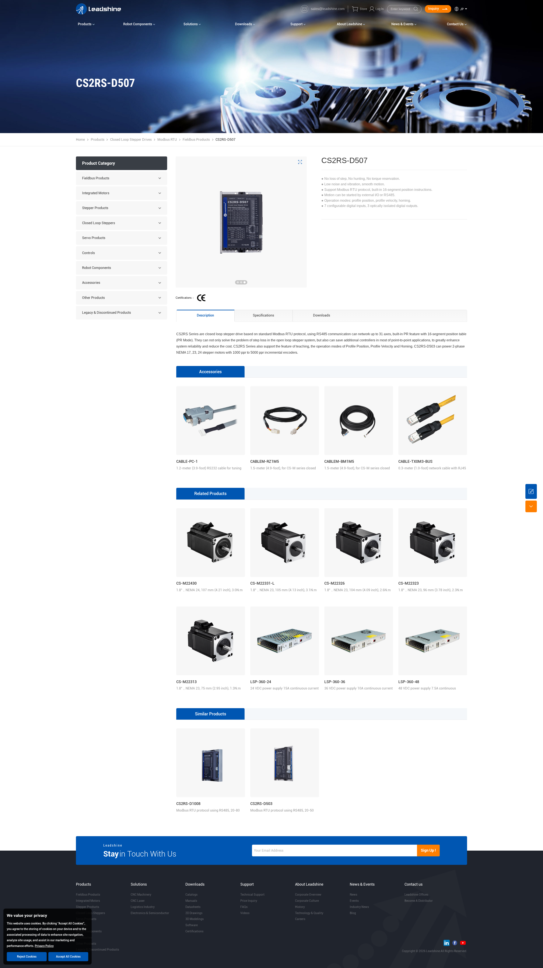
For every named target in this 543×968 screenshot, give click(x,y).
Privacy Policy (44, 946)
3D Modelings (194, 919)
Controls (88, 253)
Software (191, 925)
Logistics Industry (143, 907)
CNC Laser (138, 900)
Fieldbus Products (196, 140)
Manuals (191, 900)
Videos (244, 913)
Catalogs (191, 894)
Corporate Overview (308, 894)
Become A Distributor (418, 900)
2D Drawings (193, 913)
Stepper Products (95, 208)
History (300, 907)
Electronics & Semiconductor (150, 913)
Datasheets (192, 907)
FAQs (244, 907)
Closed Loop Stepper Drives (131, 140)
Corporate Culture (307, 900)
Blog (353, 913)
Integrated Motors (95, 193)
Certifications (194, 931)
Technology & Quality (309, 913)
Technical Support (252, 894)
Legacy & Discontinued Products (106, 313)
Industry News (359, 907)
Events (354, 900)
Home (80, 140)
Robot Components (96, 268)
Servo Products (93, 238)
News (353, 894)
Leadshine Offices (416, 894)
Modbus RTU (167, 140)
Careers (300, 919)
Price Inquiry (248, 900)
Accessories (91, 283)
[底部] (531, 506)
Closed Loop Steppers (98, 223)
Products (97, 140)
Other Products (93, 298)
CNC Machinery (141, 894)
